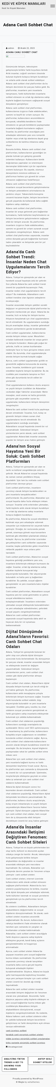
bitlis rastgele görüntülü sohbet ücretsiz (25, 1043)
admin (11, 48)
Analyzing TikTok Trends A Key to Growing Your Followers (14, 1064)
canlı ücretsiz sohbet (16, 1030)
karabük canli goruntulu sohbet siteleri (24, 1035)
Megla (21, 1082)
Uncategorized (15, 1047)
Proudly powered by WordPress (28, 1078)
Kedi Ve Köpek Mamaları (24, 4)
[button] (52, 6)
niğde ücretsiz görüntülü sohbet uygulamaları (28, 1039)
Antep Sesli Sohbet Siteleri (42, 1061)
